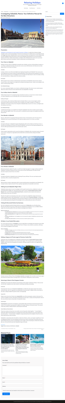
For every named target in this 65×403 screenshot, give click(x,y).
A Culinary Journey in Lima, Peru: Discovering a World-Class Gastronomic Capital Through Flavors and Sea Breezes (54, 33)
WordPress (49, 401)
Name (3, 377)
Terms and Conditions (32, 401)
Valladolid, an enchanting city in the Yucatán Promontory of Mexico (14, 52)
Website (4, 386)
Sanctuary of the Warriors (11, 325)
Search (47, 11)
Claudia (9, 17)
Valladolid (17, 325)
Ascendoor (42, 401)
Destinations (26, 8)
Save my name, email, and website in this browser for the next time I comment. (18, 390)
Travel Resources (32, 8)
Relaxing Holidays (32, 2)
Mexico (5, 325)
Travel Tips (38, 8)
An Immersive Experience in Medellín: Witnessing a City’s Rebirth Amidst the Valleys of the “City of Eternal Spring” (54, 24)
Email (3, 382)
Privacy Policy (27, 401)
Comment (4, 365)
